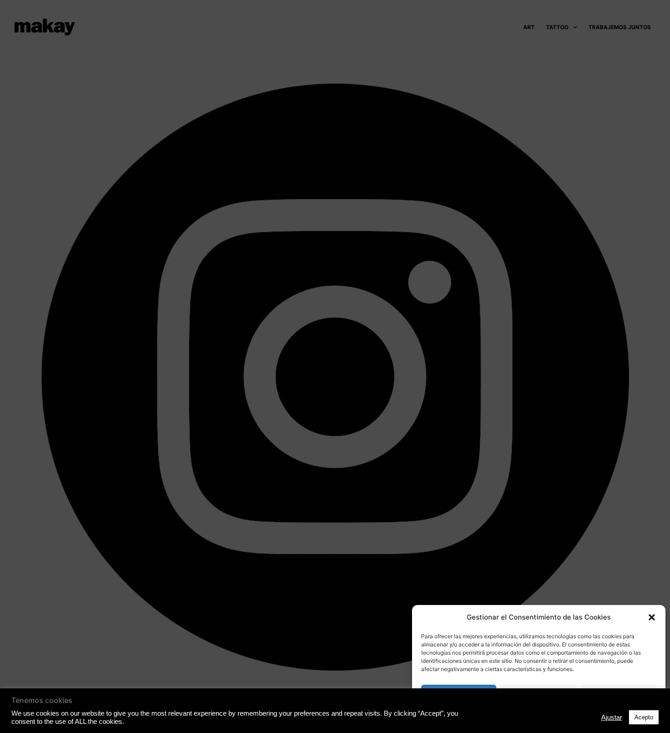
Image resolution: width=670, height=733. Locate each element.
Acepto (459, 694)
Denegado (539, 694)
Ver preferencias (618, 694)
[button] (651, 617)
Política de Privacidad (539, 716)
